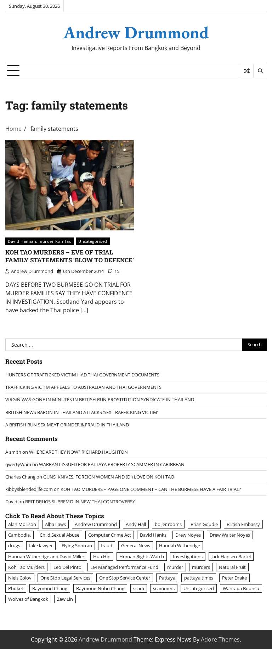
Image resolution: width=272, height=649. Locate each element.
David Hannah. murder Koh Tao (40, 241)
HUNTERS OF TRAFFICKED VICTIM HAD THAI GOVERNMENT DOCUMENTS (82, 374)
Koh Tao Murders (26, 567)
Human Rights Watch (141, 556)
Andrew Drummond (136, 32)
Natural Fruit (232, 567)
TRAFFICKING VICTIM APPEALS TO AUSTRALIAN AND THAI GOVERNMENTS (83, 387)
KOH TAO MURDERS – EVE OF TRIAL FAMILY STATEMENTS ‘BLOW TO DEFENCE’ (69, 256)
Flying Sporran (77, 545)
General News (135, 545)
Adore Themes (220, 639)
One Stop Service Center (124, 578)
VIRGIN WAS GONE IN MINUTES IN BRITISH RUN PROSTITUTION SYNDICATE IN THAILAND (99, 399)
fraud (106, 545)
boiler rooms (168, 524)
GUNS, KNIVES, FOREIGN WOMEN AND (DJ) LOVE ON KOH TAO (108, 477)
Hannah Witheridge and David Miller (46, 556)
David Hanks (153, 535)
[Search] (260, 71)
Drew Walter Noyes (230, 535)
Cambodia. (19, 535)
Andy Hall (136, 524)
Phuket (15, 588)
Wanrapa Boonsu (241, 588)
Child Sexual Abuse (59, 535)
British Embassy (243, 524)
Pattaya (167, 578)
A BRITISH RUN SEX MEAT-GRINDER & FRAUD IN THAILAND (67, 424)
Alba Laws (55, 524)
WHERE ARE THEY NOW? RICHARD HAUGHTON (78, 452)
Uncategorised (92, 241)
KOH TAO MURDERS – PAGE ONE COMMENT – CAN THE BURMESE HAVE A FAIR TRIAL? (151, 489)
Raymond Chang (49, 588)
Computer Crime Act (109, 535)
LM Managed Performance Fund (124, 567)
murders (201, 567)
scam (138, 588)
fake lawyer (41, 545)
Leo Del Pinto (67, 567)
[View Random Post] (246, 71)
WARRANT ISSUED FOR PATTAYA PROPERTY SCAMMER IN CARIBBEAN (112, 464)
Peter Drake (234, 578)
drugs (14, 545)
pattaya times (198, 578)
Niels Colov (20, 578)
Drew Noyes (188, 535)
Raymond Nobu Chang (100, 588)
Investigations (188, 556)
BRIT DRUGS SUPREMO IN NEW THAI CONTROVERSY (80, 501)
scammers (164, 588)
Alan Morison (22, 524)
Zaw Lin (65, 599)
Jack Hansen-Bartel (231, 556)
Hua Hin (101, 556)
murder (175, 567)
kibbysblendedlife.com (29, 489)
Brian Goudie (204, 524)
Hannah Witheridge (179, 545)
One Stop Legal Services (65, 578)
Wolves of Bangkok (28, 599)
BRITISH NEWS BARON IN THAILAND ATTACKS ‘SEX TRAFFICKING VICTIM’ (81, 412)
